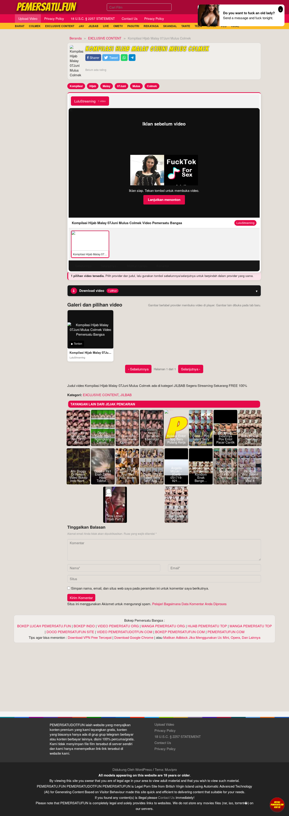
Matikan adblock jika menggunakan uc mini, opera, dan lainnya (211, 637)
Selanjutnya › (190, 369)
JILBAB (126, 394)
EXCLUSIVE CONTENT (101, 394)
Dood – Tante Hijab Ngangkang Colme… (103, 437)
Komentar (162, 266)
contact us (166, 797)
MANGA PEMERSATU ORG (163, 625)
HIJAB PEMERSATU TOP (207, 625)
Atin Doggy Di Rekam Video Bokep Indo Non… (78, 476)
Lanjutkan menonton (164, 199)
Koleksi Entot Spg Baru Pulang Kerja (176, 439)
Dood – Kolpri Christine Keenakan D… (152, 436)
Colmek (152, 86)
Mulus (136, 86)
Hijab (92, 86)
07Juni (121, 86)
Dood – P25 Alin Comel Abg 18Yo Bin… (78, 437)
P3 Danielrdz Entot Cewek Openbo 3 (127, 439)
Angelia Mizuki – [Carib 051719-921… (176, 474)
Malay (106, 86)
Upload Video (164, 724)
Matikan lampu (137, 266)
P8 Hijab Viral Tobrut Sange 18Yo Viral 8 (250, 476)
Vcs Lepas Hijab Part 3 (115, 517)
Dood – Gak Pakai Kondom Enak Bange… (201, 474)
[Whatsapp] (124, 57)
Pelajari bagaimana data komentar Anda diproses (189, 603)
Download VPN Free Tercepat (90, 637)
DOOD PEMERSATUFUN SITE (70, 631)
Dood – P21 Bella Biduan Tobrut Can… (250, 437)
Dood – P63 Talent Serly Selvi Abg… (151, 477)
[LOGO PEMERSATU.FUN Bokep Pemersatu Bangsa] (47, 6)
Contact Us (162, 742)
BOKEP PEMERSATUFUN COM (180, 631)
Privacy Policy (165, 730)
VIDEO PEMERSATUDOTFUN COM (124, 631)
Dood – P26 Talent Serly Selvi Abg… (200, 439)
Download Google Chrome (133, 637)
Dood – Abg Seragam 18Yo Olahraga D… (225, 474)
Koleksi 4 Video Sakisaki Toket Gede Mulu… (176, 513)
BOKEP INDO (84, 625)
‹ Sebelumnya (138, 369)
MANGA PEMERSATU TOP (251, 625)
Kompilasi (76, 86)
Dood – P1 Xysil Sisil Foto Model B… (127, 476)
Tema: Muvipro (166, 769)
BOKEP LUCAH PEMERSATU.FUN (44, 625)
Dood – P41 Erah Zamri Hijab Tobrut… (102, 476)
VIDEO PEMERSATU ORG (118, 625)
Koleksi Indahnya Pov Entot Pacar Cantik (225, 437)
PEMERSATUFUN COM (226, 631)
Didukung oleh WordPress (132, 769)
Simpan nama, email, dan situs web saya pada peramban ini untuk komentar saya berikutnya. (140, 588)
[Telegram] (132, 57)
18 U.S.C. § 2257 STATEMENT (177, 736)
